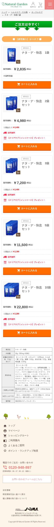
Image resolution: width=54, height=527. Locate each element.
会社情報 (6, 490)
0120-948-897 (20, 467)
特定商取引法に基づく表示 (14, 494)
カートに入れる (27, 84)
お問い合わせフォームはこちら (27, 479)
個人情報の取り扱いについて (15, 498)
